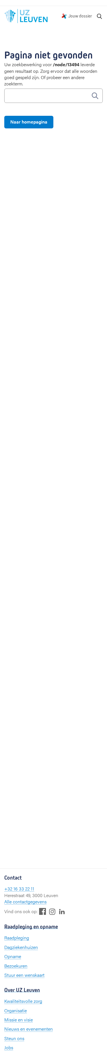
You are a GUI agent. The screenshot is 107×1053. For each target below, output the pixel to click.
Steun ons (14, 1038)
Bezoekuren (15, 965)
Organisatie (15, 1010)
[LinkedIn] (61, 911)
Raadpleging (16, 937)
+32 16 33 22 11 (19, 888)
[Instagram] (52, 911)
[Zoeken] (99, 16)
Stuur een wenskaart (24, 975)
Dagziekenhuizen (21, 947)
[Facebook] (42, 911)
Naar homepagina (28, 121)
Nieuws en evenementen (28, 1028)
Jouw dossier (80, 16)
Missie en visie (18, 1019)
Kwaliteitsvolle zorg (23, 1001)
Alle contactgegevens (25, 901)
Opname (12, 956)
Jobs (8, 1047)
